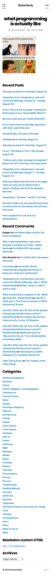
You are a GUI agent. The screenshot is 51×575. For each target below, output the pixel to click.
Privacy (6, 477)
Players (6, 466)
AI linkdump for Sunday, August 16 (20, 139)
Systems (7, 499)
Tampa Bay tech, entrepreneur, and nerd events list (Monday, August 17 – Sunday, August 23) (23, 172)
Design (6, 403)
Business (7, 381)
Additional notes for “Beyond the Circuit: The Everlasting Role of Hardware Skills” (24, 336)
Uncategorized (10, 518)
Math (5, 448)
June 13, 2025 (37, 30)
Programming (9, 484)
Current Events (10, 396)
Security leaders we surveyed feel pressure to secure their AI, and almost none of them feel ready (25, 206)
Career (6, 385)
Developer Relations (13, 407)
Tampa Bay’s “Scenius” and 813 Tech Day (24, 197)
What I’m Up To (10, 529)
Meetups (7, 451)
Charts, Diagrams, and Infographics (20, 389)
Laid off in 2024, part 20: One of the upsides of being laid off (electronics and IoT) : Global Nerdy (25, 313)
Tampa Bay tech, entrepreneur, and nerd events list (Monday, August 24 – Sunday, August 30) (24, 100)
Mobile (6, 455)
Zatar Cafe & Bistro (12, 360)
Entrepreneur (9, 414)
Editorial (6, 411)
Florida (6, 418)
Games (6, 422)
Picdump (7, 462)
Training (6, 514)
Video (5, 525)
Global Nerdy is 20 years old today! (20, 133)
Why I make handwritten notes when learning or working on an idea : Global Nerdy (22, 245)
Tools (5, 510)
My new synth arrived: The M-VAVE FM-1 (23, 119)
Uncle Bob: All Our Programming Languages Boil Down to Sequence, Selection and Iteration (22, 269)
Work (5, 532)
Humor (6, 440)
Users (5, 521)
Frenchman (8, 266)
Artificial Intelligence (13, 378)
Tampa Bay (8, 503)
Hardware (7, 433)
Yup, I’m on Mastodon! (14, 546)
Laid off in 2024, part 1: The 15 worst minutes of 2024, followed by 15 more (24, 301)
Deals (5, 400)
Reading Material (11, 488)
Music (5, 459)
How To (6, 436)
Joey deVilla (19, 30)
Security (7, 492)
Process (6, 481)
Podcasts (7, 470)
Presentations (9, 473)
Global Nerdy (25, 5)
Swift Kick (7, 495)
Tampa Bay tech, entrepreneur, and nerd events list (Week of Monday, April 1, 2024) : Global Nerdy (25, 282)
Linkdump (7, 444)
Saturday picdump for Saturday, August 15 (24, 145)
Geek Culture (9, 425)
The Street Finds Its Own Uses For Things (24, 506)
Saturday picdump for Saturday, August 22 (24, 91)
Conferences (9, 392)
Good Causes (9, 429)
